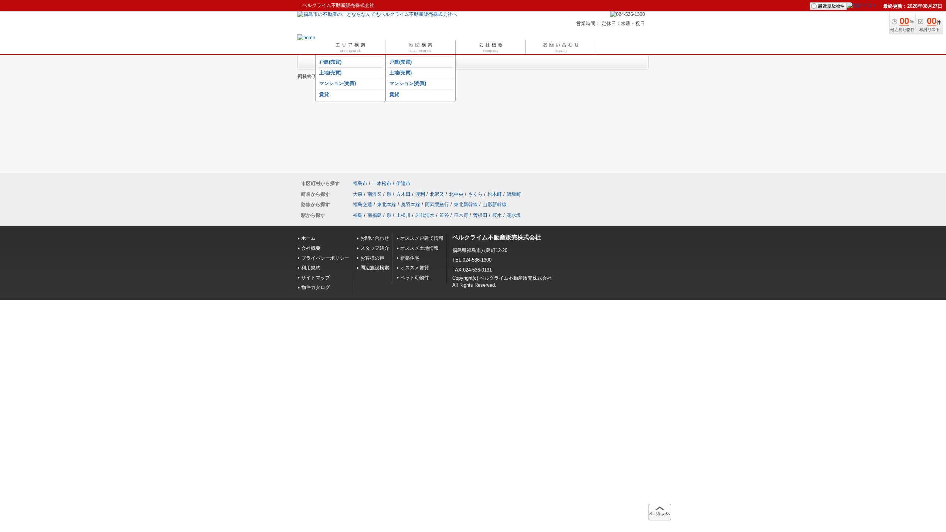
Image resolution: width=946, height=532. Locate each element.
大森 (358, 194)
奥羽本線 (410, 204)
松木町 (494, 194)
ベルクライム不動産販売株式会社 (496, 237)
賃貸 (324, 94)
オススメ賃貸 (414, 267)
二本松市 (381, 183)
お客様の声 (372, 258)
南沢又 (374, 194)
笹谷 (444, 215)
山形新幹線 (495, 204)
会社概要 (310, 248)
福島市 (360, 183)
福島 (358, 215)
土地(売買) (330, 72)
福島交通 (362, 204)
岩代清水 (425, 215)
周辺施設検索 (374, 267)
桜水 (497, 215)
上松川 (403, 215)
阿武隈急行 (437, 204)
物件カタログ (315, 287)
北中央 (456, 194)
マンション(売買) (337, 83)
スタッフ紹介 (374, 248)
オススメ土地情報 (419, 248)
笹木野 (461, 215)
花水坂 (514, 215)
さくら (475, 194)
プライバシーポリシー (325, 258)
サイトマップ (315, 277)
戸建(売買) (330, 62)
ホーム (308, 238)
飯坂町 (514, 194)
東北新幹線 (466, 204)
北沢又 (437, 194)
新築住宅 (409, 258)
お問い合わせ (374, 238)
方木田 (403, 194)
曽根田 (480, 215)
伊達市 (403, 183)
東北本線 (386, 204)
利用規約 (310, 267)
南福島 (374, 215)
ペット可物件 (414, 277)
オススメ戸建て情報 (421, 238)
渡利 (420, 194)
